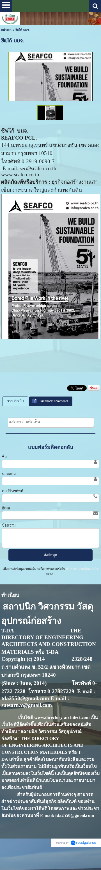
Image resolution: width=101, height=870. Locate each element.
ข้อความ (9, 525)
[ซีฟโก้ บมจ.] (50, 112)
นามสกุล (9, 474)
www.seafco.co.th (20, 174)
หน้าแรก (6, 30)
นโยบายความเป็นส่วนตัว (81, 568)
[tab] (15, 401)
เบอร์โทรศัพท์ (12, 491)
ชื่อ (4, 457)
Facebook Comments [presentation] (54, 401)
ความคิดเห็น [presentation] (15, 401)
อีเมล (6, 508)
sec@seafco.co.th (38, 168)
